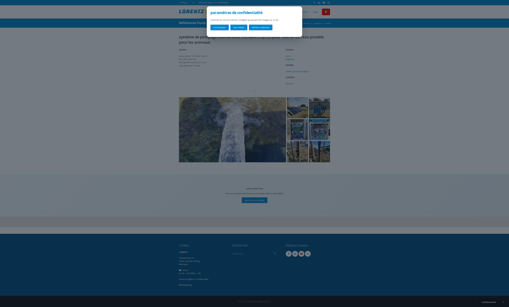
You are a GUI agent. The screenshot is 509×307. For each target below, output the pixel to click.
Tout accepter (219, 27)
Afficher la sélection (260, 27)
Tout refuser (238, 27)
